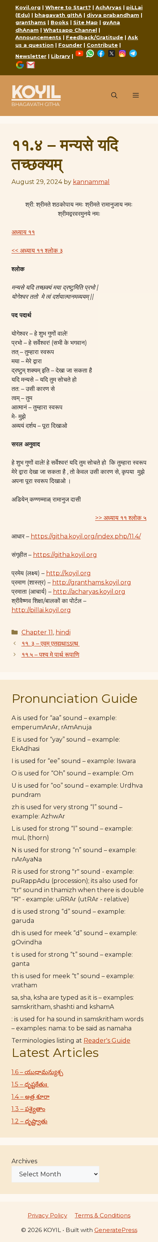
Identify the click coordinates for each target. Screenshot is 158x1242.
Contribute (102, 45)
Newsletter (30, 56)
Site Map (85, 22)
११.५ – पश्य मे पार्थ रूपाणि (50, 654)
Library (60, 56)
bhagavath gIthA (58, 15)
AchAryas (108, 7)
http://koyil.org (68, 573)
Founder (70, 45)
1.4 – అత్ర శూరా (30, 1096)
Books (60, 22)
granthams (30, 22)
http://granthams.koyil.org (91, 582)
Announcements (38, 37)
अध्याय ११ (23, 232)
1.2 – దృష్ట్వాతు (30, 1121)
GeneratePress (115, 1230)
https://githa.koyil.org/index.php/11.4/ (86, 536)
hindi (63, 632)
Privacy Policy (47, 1215)
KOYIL (36, 92)
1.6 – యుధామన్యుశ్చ (37, 1072)
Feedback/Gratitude (94, 37)
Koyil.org (28, 7)
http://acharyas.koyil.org (89, 591)
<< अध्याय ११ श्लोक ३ (37, 250)
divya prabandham (113, 15)
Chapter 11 (37, 632)
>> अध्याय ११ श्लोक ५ (120, 518)
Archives (24, 1161)
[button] (114, 95)
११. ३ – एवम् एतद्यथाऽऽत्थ (50, 643)
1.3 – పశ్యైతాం (28, 1109)
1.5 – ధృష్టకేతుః (30, 1084)
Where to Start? (68, 7)
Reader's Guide (107, 1040)
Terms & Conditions (102, 1215)
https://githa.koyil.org (65, 554)
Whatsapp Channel (70, 30)
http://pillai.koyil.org (41, 610)
